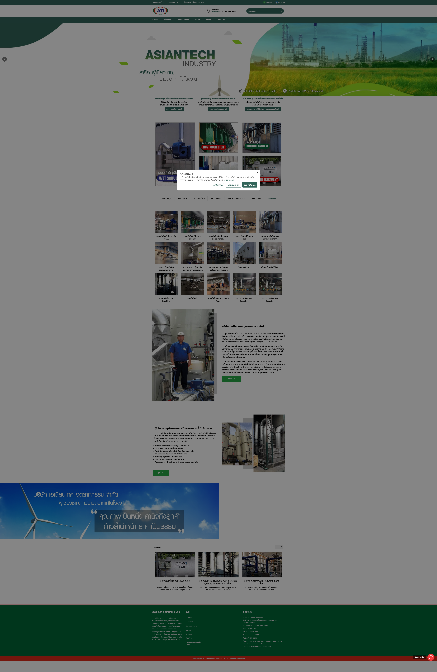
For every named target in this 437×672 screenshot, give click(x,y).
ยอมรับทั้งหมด (249, 185)
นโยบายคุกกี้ (229, 180)
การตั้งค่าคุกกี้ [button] (218, 185)
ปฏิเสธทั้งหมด (233, 185)
